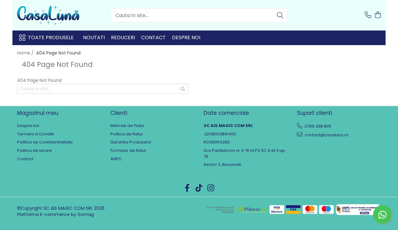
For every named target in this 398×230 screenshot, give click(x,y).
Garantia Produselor (130, 142)
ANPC (116, 159)
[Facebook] (187, 188)
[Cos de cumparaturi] (377, 15)
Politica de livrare (34, 150)
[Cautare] (280, 15)
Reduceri (123, 37)
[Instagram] (211, 188)
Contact (153, 37)
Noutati (94, 37)
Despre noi (186, 37)
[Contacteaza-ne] (368, 15)
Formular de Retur (128, 150)
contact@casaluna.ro (326, 135)
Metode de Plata (127, 126)
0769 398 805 (317, 126)
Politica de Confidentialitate (45, 142)
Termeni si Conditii (35, 134)
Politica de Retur (126, 134)
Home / (26, 53)
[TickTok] (199, 188)
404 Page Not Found (58, 53)
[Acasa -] (48, 15)
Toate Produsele (51, 37)
